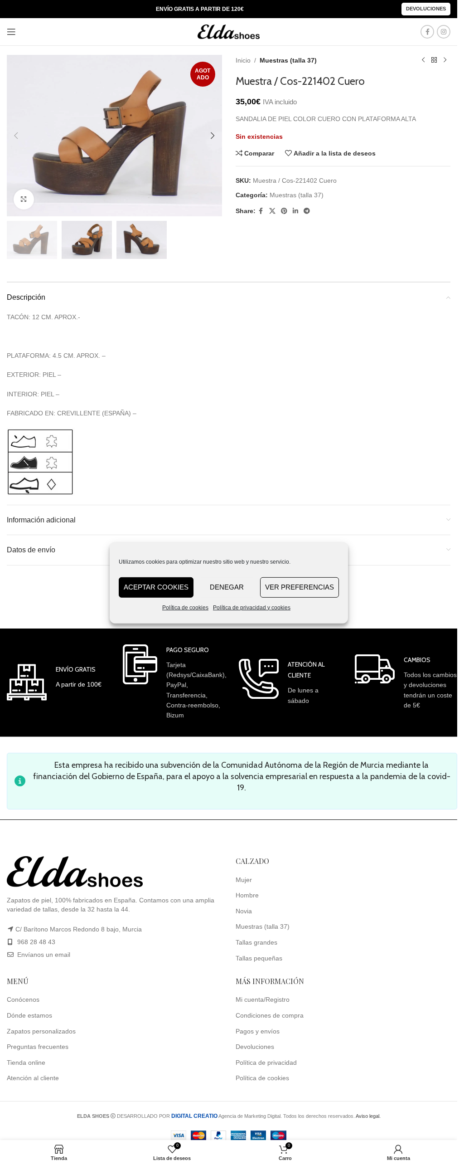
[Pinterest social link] (284, 211)
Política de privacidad (266, 1062)
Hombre (247, 895)
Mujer (244, 879)
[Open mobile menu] (11, 32)
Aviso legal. (368, 1116)
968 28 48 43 (36, 942)
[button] (16, 136)
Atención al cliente (33, 1078)
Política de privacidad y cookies (251, 607)
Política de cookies (185, 607)
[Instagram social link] (443, 32)
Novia (244, 911)
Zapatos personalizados (41, 1031)
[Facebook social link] (427, 32)
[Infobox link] (54, 682)
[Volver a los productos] (434, 60)
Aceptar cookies (156, 587)
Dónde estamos (29, 1015)
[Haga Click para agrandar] (24, 199)
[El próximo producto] (445, 60)
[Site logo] (229, 31)
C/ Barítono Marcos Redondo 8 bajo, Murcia (78, 929)
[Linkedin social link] (295, 211)
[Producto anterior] (423, 60)
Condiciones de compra (270, 1015)
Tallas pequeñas (259, 958)
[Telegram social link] (307, 211)
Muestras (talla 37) (288, 60)
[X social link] (272, 211)
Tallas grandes (256, 942)
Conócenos (23, 999)
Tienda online (26, 1062)
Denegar (227, 587)
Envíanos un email (42, 954)
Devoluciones (426, 8)
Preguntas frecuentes (37, 1046)
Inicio (243, 60)
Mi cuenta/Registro (263, 999)
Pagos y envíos (258, 1031)
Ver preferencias (299, 587)
